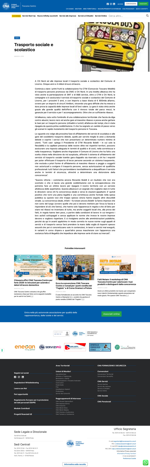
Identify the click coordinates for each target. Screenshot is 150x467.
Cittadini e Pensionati (81, 273)
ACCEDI (120, 4)
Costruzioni (60, 383)
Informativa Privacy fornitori (126, 453)
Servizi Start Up (29, 16)
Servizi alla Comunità (63, 393)
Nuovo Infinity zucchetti (47, 16)
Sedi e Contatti (142, 9)
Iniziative (123, 272)
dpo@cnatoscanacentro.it (127, 446)
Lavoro (19, 273)
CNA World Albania (62, 410)
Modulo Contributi (22, 408)
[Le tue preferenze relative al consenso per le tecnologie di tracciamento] (2, 350)
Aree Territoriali (89, 9)
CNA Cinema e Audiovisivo (65, 412)
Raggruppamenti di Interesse (109, 9)
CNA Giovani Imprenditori (64, 401)
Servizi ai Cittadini (85, 16)
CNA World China (61, 408)
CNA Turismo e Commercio (65, 414)
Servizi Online (101, 16)
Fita (57, 387)
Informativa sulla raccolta (75, 464)
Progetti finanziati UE (23, 414)
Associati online (111, 314)
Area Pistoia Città (65, 273)
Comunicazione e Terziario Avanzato (68, 380)
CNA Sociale (103, 396)
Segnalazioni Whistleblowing (26, 382)
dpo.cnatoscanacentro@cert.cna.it (124, 449)
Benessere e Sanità (62, 378)
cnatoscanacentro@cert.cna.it (125, 444)
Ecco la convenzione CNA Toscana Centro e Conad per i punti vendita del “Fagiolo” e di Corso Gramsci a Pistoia (74, 285)
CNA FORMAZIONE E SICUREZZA (112, 365)
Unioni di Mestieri (63, 371)
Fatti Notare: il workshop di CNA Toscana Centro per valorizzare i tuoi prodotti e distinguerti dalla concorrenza (117, 281)
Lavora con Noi (20, 388)
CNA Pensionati (128, 9)
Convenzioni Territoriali (105, 374)
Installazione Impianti (63, 389)
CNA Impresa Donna (63, 403)
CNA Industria (60, 406)
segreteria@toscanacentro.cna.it (124, 441)
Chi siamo (70, 9)
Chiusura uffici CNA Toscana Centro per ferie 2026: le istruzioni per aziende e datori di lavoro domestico (33, 282)
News (17, 38)
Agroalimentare (61, 374)
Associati (143, 4)
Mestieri (78, 9)
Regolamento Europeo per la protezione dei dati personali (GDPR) (31, 401)
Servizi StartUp (103, 384)
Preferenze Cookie (129, 458)
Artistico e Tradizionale (109, 272)
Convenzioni (131, 4)
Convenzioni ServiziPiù (105, 376)
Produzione (60, 391)
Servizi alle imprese (67, 16)
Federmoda (59, 385)
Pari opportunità (21, 394)
